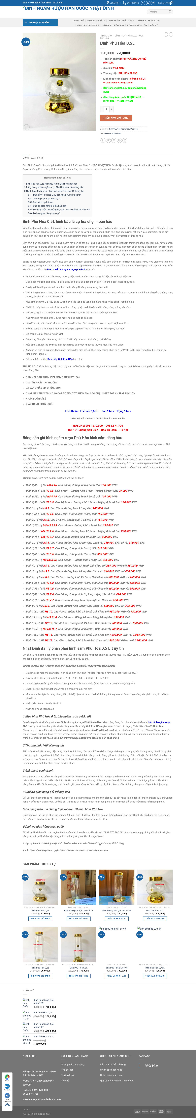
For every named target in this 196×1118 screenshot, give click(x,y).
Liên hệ (154, 25)
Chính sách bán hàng (111, 1069)
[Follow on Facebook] (143, 3)
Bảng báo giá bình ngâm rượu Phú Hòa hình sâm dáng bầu (53, 187)
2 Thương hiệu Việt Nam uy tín (44, 198)
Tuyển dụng (67, 1075)
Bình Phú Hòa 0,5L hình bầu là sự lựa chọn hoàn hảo (50, 183)
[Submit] (170, 11)
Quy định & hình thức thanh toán (117, 1080)
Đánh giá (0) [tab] (37, 158)
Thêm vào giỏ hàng (116, 117)
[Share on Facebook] (102, 140)
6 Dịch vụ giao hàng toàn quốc (44, 213)
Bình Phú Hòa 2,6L (40, 967)
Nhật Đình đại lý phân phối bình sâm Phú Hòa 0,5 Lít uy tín (54, 191)
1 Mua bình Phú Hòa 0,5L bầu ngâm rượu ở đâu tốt (54, 194)
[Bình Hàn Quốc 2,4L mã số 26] (116, 887)
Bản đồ (7, 1081)
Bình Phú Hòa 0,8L (79, 967)
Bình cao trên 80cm (148, 20)
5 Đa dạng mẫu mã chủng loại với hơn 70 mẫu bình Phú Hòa (59, 209)
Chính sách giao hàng (111, 1075)
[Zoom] (27, 127)
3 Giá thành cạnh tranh (40, 202)
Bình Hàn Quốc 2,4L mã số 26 (116, 910)
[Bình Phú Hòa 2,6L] (40, 944)
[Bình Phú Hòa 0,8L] (78, 944)
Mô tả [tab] (26, 158)
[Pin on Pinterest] (119, 140)
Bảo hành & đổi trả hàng (113, 1064)
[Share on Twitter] (108, 140)
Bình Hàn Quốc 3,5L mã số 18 (78, 910)
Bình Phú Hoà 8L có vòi (116, 967)
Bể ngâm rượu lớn (137, 25)
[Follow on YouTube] (153, 3)
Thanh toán (67, 1069)
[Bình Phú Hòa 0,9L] (40, 887)
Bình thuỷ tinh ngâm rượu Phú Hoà (123, 129)
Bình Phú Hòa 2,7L (155, 910)
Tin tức (26, 1110)
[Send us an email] (148, 3)
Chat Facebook (7, 1099)
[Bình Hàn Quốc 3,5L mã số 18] (78, 887)
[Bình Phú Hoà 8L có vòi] (116, 944)
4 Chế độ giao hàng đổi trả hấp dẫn (47, 205)
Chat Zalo (7, 1090)
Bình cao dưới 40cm (113, 25)
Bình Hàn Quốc (95, 20)
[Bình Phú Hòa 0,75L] (155, 944)
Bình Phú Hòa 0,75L (155, 967)
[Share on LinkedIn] (124, 140)
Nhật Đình (151, 1065)
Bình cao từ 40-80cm (88, 25)
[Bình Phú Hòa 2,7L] (155, 887)
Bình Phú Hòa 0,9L (40, 910)
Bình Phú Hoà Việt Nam (120, 20)
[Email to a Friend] (113, 140)
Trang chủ (78, 20)
